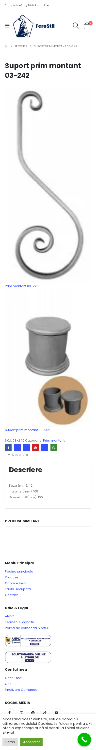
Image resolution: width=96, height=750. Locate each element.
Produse (11, 577)
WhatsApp (53, 447)
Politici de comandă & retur (26, 628)
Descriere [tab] (20, 454)
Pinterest (35, 447)
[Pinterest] (33, 713)
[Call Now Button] (84, 739)
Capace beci (15, 583)
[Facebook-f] (9, 713)
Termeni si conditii (19, 622)
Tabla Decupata (18, 589)
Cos (8, 683)
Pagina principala (19, 571)
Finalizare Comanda (21, 689)
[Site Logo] (37, 25)
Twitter (17, 447)
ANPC (9, 616)
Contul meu (14, 678)
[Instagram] (21, 713)
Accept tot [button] (31, 742)
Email (44, 447)
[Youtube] (56, 713)
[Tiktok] (44, 713)
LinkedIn (26, 447)
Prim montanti (54, 440)
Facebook (8, 447)
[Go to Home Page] (6, 46)
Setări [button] (10, 742)
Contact (11, 595)
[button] (9, 26)
